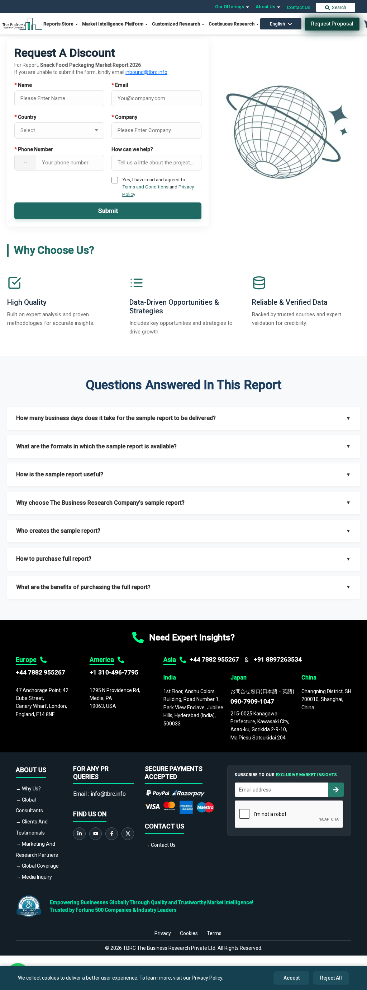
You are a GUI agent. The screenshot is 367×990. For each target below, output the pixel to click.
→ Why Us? (28, 788)
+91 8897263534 (278, 659)
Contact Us (298, 7)
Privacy (162, 933)
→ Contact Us (160, 845)
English (277, 24)
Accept (291, 978)
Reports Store (59, 24)
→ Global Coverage (37, 866)
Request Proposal (332, 24)
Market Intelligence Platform (113, 24)
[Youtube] (95, 833)
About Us (266, 6)
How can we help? (132, 149)
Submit (108, 210)
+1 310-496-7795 (114, 672)
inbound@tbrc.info (146, 72)
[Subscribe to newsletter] (336, 790)
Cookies (189, 933)
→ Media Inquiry (34, 877)
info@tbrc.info (108, 793)
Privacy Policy (207, 978)
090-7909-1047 (252, 701)
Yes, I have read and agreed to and (158, 187)
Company (124, 117)
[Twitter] (127, 833)
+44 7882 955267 (40, 672)
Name (23, 85)
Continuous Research (232, 24)
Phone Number (33, 149)
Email (119, 85)
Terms (214, 933)
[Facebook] (111, 833)
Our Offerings (230, 6)
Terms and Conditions (145, 187)
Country (25, 117)
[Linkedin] (79, 833)
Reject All (331, 978)
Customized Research (176, 24)
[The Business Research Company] (22, 23)
